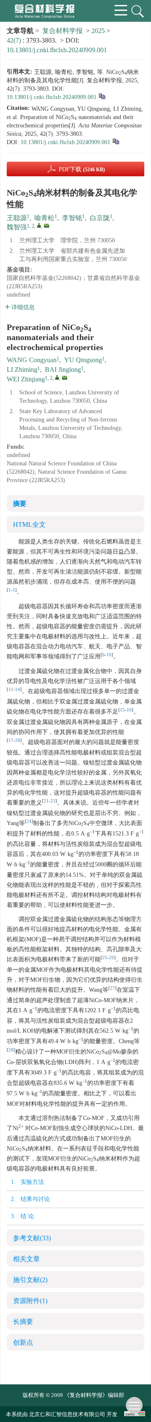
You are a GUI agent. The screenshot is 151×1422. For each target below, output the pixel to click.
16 (129, 710)
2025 (98, 30)
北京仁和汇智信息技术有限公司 (67, 1414)
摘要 (19, 503)
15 (122, 710)
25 (104, 957)
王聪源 (17, 217)
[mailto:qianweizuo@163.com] (46, 225)
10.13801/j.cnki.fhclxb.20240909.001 (57, 49)
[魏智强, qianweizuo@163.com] (39, 225)
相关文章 (26, 1258)
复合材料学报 (62, 30)
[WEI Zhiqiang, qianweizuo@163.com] (57, 377)
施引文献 (30, 1279)
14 (17, 689)
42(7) (15, 40)
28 (10, 1050)
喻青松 (44, 217)
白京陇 (100, 217)
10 (109, 655)
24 (28, 821)
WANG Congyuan (32, 359)
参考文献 (32, 1238)
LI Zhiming (22, 369)
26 (111, 957)
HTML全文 (29, 524)
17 (10, 740)
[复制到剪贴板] (101, 96)
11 (10, 689)
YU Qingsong (83, 359)
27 (112, 988)
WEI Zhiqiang (26, 379)
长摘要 (23, 1321)
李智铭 (72, 217)
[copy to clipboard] (115, 141)
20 (17, 740)
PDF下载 (82, 169)
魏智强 (17, 227)
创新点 (23, 1342)
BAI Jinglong (63, 369)
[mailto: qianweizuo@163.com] (65, 378)
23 (52, 801)
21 (46, 801)
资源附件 (30, 1300)
